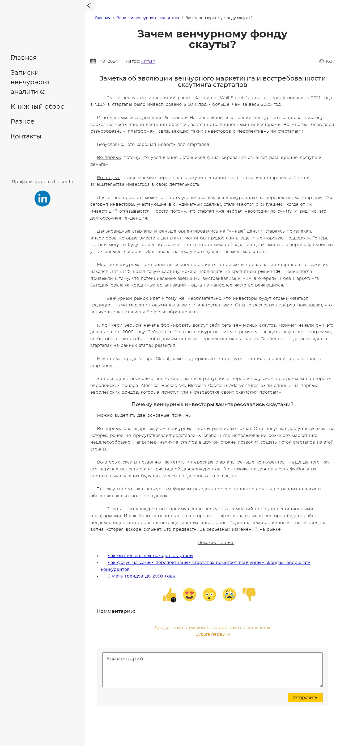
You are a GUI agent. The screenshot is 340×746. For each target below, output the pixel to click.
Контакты (26, 136)
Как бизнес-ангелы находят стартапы (150, 556)
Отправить (305, 698)
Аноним (159, 336)
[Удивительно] (209, 594)
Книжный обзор (38, 107)
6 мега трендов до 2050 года (141, 576)
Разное (23, 122)
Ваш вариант (155, 348)
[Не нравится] (249, 594)
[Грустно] (229, 594)
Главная (24, 58)
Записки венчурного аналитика (30, 82)
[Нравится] (169, 594)
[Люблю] (189, 594)
